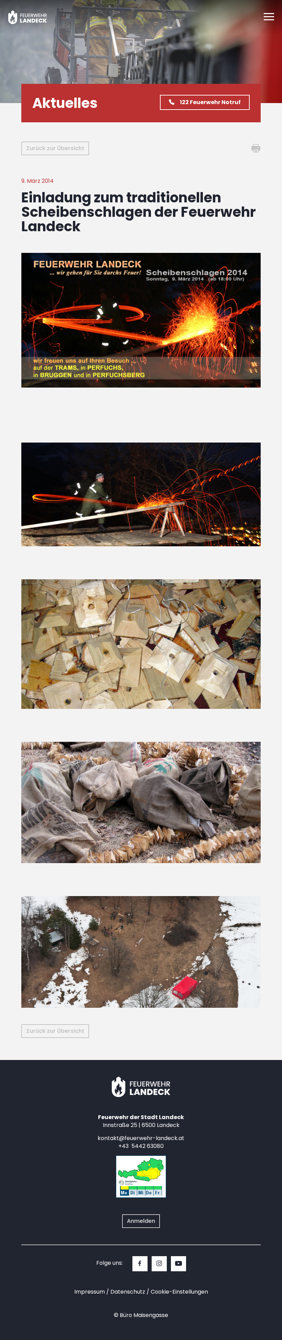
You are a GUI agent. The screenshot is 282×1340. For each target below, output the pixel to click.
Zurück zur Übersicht (55, 148)
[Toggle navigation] (269, 17)
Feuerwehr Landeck (35, 17)
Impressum (89, 1292)
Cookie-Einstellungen (179, 1292)
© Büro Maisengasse (141, 1315)
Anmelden (141, 1221)
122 (210, 102)
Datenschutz (127, 1292)
